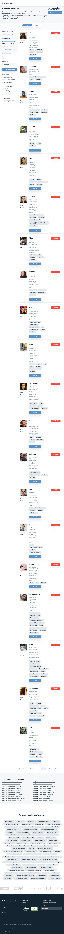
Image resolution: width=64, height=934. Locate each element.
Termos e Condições (40, 928)
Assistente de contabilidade (30, 829)
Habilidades (5, 61)
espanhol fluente (34, 705)
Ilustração (31, 848)
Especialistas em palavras (21, 878)
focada (31, 79)
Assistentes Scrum (51, 864)
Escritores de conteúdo (29, 835)
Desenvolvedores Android (26, 827)
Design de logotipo (23, 856)
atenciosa (32, 369)
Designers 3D (31, 821)
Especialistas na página (9, 862)
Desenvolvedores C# (52, 832)
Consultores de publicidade (53, 824)
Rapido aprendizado (34, 472)
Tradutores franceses (22, 843)
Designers (40, 837)
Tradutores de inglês (26, 840)
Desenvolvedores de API (52, 827)
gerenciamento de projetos (36, 625)
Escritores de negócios (54, 878)
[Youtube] (15, 931)
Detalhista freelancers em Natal (41, 798)
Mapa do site (29, 928)
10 (46, 768)
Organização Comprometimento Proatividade (37, 223)
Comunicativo (37, 254)
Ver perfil (35, 58)
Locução (32, 184)
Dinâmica (38, 703)
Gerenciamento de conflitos (36, 620)
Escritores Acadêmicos (43, 821)
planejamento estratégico (36, 751)
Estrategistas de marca (54, 856)
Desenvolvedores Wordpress (38, 878)
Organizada (32, 405)
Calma (41, 403)
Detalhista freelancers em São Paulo (12, 782)
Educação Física (34, 671)
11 (49, 768)
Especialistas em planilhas (34, 870)
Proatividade (33, 217)
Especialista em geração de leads (33, 854)
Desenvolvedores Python (14, 864)
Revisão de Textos (34, 676)
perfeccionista (33, 512)
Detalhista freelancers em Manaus (11, 788)
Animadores (40, 827)
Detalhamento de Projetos (36, 547)
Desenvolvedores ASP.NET (13, 829)
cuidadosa (38, 366)
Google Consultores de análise (38, 845)
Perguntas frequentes (48, 905)
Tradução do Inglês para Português (38, 673)
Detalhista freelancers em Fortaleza (11, 786)
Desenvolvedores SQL (50, 870)
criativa (31, 49)
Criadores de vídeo (54, 875)
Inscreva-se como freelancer (49, 902)
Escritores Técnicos (34, 873)
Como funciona (26, 905)
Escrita (39, 179)
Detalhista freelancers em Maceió (42, 796)
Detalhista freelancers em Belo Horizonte (44, 786)
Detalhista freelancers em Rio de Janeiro (44, 782)
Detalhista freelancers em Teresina (11, 800)
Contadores (56, 821)
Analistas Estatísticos (11, 873)
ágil (45, 364)
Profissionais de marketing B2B (49, 829)
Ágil (31, 254)
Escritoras (41, 864)
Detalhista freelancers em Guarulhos (12, 794)
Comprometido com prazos (36, 439)
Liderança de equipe (34, 613)
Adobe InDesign (26, 824)
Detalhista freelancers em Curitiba (42, 788)
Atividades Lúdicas (34, 664)
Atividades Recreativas (35, 666)
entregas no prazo (34, 112)
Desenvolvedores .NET (12, 859)
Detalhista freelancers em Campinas (43, 794)
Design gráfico (53, 845)
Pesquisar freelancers (9, 69)
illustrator (43, 329)
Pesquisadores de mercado (38, 856)
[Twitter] (12, 931)
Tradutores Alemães (12, 840)
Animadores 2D (8, 821)
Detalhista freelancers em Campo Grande (13, 798)
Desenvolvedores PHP (24, 862)
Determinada (39, 49)
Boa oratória (33, 290)
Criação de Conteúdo (35, 322)
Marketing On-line (34, 632)
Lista (27, 25)
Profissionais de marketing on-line (48, 859)
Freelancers (25, 900)
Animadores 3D (20, 821)
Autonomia (32, 510)
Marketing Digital (34, 617)
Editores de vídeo (42, 875)
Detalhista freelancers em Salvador (42, 784)
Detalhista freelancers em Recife (11, 790)
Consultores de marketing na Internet (13, 851)
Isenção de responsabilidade (17, 928)
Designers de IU (8, 875)
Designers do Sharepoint (46, 867)
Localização (5, 46)
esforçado (32, 477)
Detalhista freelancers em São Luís (11, 796)
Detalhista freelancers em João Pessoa (43, 800)
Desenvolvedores (50, 837)
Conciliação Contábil (35, 219)
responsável (33, 54)
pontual (40, 405)
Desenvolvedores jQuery (15, 854)
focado (31, 437)
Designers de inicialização (22, 832)
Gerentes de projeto (55, 862)
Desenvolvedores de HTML (19, 848)
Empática (39, 364)
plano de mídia (33, 630)
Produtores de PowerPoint (40, 862)
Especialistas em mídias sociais (16, 870)
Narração (32, 179)
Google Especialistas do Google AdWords (17, 845)
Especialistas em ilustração (44, 848)
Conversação (33, 668)
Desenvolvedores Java (45, 851)
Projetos (24, 902)
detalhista (32, 715)
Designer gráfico (34, 329)
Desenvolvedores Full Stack (38, 843)
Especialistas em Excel (39, 840)
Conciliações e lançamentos (36, 214)
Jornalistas (57, 851)
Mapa (36, 25)
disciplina (32, 143)
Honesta (32, 364)
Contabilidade (33, 226)
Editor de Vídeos (34, 324)
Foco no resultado (34, 749)
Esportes (43, 671)
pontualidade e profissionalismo (37, 76)
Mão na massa (33, 403)
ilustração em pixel (34, 327)
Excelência (44, 109)
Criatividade (33, 292)
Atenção (40, 754)
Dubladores (23, 873)
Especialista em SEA (17, 867)
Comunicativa (41, 292)
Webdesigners (7, 878)
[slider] (2, 41)
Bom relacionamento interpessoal (38, 627)
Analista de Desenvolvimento (37, 622)
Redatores (41, 835)
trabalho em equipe (34, 408)
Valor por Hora (6, 38)
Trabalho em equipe (34, 475)
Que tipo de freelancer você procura (7, 32)
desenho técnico (43, 182)
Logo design (43, 630)
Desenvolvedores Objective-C (29, 859)
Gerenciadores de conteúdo (13, 835)
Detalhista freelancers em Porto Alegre (43, 792)
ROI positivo (39, 756)
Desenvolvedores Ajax (11, 827)
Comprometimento (34, 109)
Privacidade (5, 928)
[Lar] (8, 3)
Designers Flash (53, 840)
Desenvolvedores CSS (28, 837)
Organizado (40, 257)
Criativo (31, 756)
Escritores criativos (52, 835)
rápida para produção (35, 615)
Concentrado (33, 259)
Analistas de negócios (38, 832)
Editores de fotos (9, 843)
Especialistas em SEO (31, 867)
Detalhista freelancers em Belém (11, 792)
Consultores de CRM (14, 837)
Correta (39, 369)
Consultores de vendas (28, 864)
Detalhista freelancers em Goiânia (42, 790)
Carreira (4, 907)
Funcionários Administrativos (11, 824)
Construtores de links (50, 854)
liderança (32, 52)
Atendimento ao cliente (35, 713)
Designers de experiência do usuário (25, 875)
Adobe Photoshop (38, 824)
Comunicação (33, 182)
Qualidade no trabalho (35, 552)
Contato (4, 912)
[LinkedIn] (5, 931)
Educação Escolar (43, 668)
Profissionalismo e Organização (37, 507)
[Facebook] (2, 931)
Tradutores (55, 873)
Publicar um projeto (55, 12)
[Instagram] (8, 931)
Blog (3, 909)
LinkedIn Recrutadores (9, 856)
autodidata (32, 114)
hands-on (32, 442)
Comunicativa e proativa (36, 708)
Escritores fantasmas (54, 843)
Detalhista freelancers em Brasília (11, 784)
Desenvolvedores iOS (31, 851)
